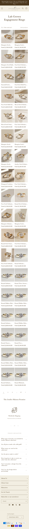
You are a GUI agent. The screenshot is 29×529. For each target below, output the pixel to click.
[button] (2, 8)
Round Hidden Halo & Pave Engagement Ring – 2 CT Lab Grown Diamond (7, 303)
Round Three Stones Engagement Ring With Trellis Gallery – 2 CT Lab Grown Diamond (21, 283)
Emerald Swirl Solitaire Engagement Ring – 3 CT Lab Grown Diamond (7, 85)
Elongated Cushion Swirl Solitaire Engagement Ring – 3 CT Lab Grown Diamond (7, 184)
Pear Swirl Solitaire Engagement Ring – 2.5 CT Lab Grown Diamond (20, 124)
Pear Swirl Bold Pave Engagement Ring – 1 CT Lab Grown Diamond (7, 104)
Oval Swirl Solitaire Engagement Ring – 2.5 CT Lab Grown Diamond (20, 244)
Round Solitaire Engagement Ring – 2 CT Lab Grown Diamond (21, 263)
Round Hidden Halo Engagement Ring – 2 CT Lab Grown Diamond (21, 303)
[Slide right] (18, 426)
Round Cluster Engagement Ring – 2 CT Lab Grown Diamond (7, 343)
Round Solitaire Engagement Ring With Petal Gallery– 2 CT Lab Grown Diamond (7, 283)
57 (21, 392)
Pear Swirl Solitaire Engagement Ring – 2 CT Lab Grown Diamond (21, 184)
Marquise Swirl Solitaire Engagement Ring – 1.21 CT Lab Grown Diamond (21, 144)
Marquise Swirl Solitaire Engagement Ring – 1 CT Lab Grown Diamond (7, 45)
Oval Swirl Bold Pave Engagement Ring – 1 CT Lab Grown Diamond (21, 85)
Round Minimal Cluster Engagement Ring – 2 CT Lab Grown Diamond (20, 383)
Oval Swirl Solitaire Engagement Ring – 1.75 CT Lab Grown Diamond (20, 65)
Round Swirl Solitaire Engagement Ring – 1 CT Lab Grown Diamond (21, 204)
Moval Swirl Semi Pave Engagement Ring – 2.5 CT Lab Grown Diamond (6, 124)
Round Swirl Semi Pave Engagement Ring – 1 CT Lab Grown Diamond (6, 244)
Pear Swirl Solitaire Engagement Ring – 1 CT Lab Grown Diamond (7, 204)
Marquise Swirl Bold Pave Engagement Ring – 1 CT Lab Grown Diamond (7, 65)
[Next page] (25, 392)
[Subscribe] (26, 501)
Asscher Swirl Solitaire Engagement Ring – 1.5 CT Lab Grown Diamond (21, 164)
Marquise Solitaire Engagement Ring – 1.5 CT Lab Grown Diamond (7, 224)
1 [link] (3, 392)
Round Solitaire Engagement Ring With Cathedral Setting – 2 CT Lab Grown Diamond (6, 323)
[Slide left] (11, 426)
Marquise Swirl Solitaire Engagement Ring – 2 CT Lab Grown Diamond (7, 144)
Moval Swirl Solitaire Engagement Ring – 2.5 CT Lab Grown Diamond (21, 104)
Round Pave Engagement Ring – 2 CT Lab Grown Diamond (21, 343)
